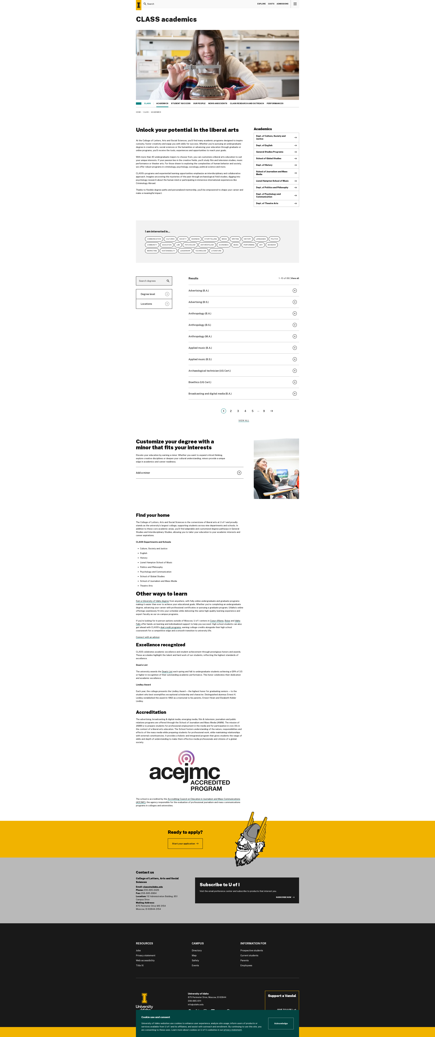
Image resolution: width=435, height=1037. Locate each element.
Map (194, 955)
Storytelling (210, 239)
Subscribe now (283, 897)
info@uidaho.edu (196, 1004)
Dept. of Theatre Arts (267, 203)
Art (261, 245)
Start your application (183, 843)
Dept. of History (264, 165)
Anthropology (207, 245)
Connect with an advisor (148, 637)
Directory (197, 950)
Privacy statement (145, 955)
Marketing (152, 251)
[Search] (145, 3)
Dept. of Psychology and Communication (268, 195)
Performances (275, 103)
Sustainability (168, 251)
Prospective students (251, 950)
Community (152, 245)
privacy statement (233, 1030)
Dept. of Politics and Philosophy (272, 187)
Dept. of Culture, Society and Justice (271, 137)
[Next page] (271, 411)
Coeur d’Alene (217, 620)
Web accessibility (145, 960)
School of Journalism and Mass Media (271, 173)
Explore (261, 4)
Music (236, 245)
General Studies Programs (269, 152)
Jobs (138, 950)
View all (295, 278)
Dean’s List (167, 671)
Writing (235, 239)
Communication (154, 239)
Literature (216, 251)
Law (178, 245)
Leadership (185, 251)
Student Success (181, 103)
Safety (195, 960)
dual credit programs (170, 627)
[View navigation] (295, 4)
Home (138, 112)
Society (182, 239)
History (247, 239)
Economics (223, 245)
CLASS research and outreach (247, 103)
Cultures (170, 239)
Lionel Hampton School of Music (272, 181)
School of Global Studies (268, 158)
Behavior (272, 245)
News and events (217, 103)
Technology (200, 251)
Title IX (140, 965)
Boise (227, 620)
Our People (199, 103)
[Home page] (138, 5)
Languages (261, 239)
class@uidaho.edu (153, 887)
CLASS (147, 103)
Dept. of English (264, 145)
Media (224, 239)
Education (167, 245)
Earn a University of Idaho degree (152, 601)
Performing (249, 245)
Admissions (282, 4)
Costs (271, 4)
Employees (246, 965)
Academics (162, 103)
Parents (244, 960)
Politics (274, 239)
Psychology (190, 245)
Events (195, 965)
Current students (249, 955)
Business (195, 239)
